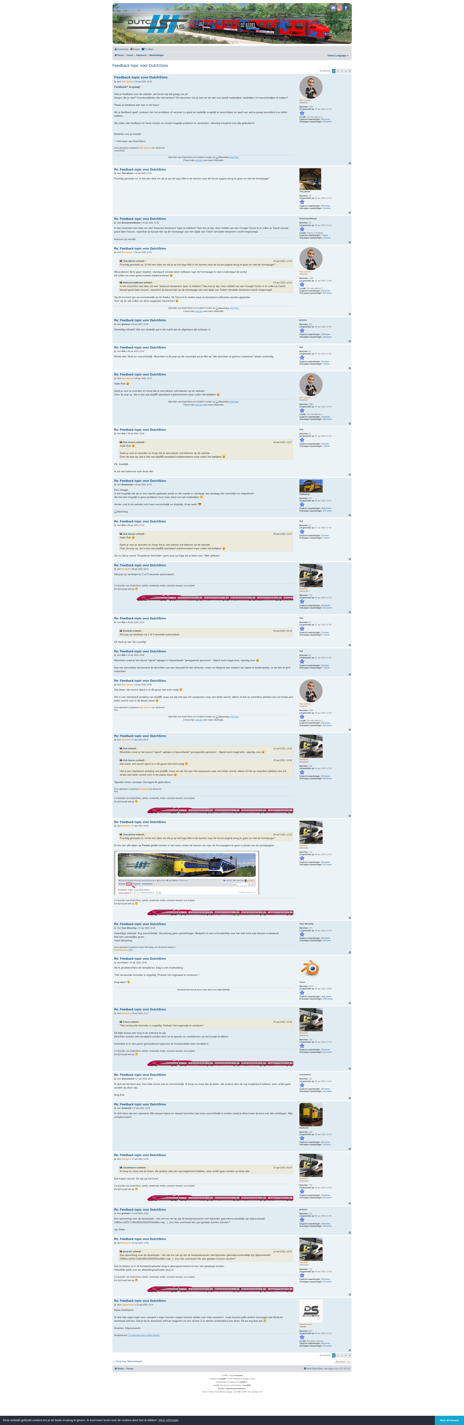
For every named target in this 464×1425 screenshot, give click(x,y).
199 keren (325, 334)
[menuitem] (121, 49)
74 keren (327, 1144)
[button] (350, 71)
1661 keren (326, 996)
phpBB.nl (243, 1382)
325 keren (325, 1343)
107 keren (325, 1089)
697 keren (325, 1142)
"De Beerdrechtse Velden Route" (144, 1335)
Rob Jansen (129, 442)
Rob (125, 748)
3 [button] (341, 71)
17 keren (327, 238)
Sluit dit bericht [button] (449, 1420)
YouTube (234, 157)
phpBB (222, 1379)
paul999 (247, 1385)
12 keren (327, 208)
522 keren (325, 938)
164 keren (327, 337)
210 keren (325, 605)
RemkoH (127, 631)
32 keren (325, 361)
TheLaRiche (129, 261)
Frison (126, 1022)
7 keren (324, 235)
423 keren (327, 122)
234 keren (325, 119)
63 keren (327, 940)
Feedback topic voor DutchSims (140, 65)
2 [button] (337, 71)
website (199, 160)
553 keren (325, 206)
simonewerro (130, 1167)
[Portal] (232, 23)
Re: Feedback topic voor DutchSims (140, 169)
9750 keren (328, 999)
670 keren (327, 1346)
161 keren (327, 1091)
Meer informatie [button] (169, 1420)
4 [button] (345, 71)
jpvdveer (127, 1251)
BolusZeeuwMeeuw (133, 282)
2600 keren (326, 508)
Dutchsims (238, 1375)
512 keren (327, 608)
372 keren (327, 511)
